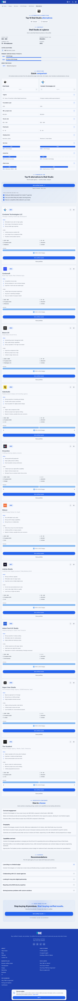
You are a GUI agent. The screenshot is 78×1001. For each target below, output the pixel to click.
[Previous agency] (4, 89)
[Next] (74, 430)
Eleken (4, 510)
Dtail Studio (6, 86)
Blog (3, 953)
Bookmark (45, 21)
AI (2, 974)
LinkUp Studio (7, 569)
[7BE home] (39, 933)
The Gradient (7, 746)
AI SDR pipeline (43, 950)
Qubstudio (6, 392)
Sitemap (4, 955)
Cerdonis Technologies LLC (48, 86)
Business (4, 972)
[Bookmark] (70, 209)
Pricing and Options (6, 982)
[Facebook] (34, 944)
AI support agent (44, 953)
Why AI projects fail (45, 970)
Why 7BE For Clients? (45, 963)
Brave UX (5, 333)
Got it (39, 997)
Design (3, 967)
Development (5, 965)
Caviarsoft (6, 273)
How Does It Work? (44, 965)
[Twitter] (40, 944)
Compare (35, 21)
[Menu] (75, 2)
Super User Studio (9, 687)
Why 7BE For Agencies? (7, 980)
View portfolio (39, 261)
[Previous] (3, 430)
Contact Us (4, 957)
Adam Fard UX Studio (10, 628)
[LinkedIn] (44, 944)
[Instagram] (37, 944)
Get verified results (38, 185)
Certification (5, 985)
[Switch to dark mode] (72, 2)
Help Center (4, 950)
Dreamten (6, 451)
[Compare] (73, 209)
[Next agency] (36, 89)
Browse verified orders (7, 963)
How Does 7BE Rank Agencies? (47, 967)
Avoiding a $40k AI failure (46, 955)
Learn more (35, 994)
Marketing (4, 970)
